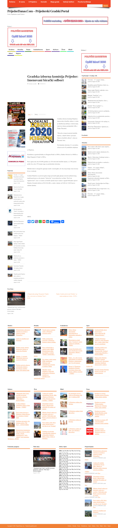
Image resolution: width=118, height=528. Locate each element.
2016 (60, 481)
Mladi (70, 49)
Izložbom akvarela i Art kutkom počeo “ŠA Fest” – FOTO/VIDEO (23, 422)
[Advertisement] (53, 99)
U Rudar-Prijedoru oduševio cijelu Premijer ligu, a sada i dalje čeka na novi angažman (102, 341)
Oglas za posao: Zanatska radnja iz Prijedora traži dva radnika (100, 431)
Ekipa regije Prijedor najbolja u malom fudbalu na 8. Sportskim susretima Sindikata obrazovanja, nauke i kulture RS (19, 246)
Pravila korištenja (84, 2)
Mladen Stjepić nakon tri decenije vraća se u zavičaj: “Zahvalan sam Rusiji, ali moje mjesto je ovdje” (49, 416)
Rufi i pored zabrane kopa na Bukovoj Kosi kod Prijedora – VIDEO (19, 233)
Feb (65, 450)
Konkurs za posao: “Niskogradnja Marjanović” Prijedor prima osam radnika (101, 404)
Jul (77, 450)
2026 (60, 450)
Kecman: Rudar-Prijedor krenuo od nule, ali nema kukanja (102, 371)
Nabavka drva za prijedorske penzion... (99, 116)
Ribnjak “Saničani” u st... (95, 95)
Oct (62, 455)
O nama (22, 2)
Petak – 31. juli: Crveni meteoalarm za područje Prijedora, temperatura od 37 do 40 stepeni (75, 360)
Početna (12, 2)
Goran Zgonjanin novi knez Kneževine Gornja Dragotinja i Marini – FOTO (75, 351)
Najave (18, 53)
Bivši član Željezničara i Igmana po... (98, 126)
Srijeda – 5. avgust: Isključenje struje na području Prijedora (22, 358)
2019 (60, 472)
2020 (60, 469)
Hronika (20, 49)
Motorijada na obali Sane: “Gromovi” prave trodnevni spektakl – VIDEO (75, 342)
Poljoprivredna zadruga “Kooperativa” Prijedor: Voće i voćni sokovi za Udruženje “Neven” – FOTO (38, 296)
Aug (79, 450)
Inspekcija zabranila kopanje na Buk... (99, 178)
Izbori (11, 53)
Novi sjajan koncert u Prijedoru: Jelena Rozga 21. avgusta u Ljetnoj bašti (23, 415)
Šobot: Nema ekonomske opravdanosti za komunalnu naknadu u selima (75, 333)
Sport (48, 49)
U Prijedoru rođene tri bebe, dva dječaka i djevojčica (75, 430)
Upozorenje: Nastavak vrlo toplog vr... (99, 121)
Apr (70, 450)
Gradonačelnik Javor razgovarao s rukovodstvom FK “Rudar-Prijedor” (101, 332)
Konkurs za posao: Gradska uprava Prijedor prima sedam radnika (102, 395)
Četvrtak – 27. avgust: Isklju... (96, 80)
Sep (60, 455)
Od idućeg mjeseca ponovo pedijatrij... (99, 111)
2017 (60, 478)
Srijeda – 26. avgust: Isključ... (96, 167)
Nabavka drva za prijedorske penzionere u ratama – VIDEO (19, 258)
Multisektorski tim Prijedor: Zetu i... (98, 100)
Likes (30, 114)
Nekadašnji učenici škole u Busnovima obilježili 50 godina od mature (48, 406)
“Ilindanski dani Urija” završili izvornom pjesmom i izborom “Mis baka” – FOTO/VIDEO (16, 309)
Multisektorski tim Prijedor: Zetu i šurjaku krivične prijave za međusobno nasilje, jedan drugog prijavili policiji (19, 199)
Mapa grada (55, 2)
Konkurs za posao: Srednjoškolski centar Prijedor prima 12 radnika (101, 413)
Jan (63, 450)
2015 (60, 484)
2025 (60, 454)
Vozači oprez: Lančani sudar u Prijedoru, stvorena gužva (48, 331)
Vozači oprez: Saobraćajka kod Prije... (99, 183)
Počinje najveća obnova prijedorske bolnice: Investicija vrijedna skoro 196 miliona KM (23, 367)
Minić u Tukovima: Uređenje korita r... (99, 157)
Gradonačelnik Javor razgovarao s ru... (99, 188)
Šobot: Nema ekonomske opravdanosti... (95, 173)
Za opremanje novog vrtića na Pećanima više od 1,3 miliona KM (75, 395)
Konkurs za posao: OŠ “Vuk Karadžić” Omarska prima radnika (101, 421)
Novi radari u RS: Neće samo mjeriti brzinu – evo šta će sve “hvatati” (49, 424)
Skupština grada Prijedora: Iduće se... (98, 85)
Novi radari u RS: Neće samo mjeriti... (99, 146)
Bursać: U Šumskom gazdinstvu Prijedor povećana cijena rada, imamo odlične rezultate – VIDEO (75, 370)
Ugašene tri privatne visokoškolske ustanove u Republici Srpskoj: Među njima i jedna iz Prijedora (49, 435)
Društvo (11, 49)
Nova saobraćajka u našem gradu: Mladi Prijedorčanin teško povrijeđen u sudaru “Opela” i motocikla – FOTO (44, 352)
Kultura (55, 49)
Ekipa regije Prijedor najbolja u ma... (98, 90)
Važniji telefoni (68, 2)
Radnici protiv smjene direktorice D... (98, 152)
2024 (60, 457)
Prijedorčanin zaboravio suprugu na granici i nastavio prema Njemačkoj (23, 332)
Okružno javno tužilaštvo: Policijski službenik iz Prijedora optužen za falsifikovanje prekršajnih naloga (44, 374)
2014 (60, 488)
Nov (65, 455)
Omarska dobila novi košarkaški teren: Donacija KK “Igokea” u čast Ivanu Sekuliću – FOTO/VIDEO (101, 351)
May (73, 450)
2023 (60, 460)
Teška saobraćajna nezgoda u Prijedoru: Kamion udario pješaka (49, 340)
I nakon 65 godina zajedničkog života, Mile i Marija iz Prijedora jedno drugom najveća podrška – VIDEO (49, 397)
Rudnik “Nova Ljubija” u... (95, 106)
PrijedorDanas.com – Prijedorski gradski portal (38, 11)
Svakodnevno (38, 49)
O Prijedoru (33, 2)
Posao (28, 49)
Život (63, 49)
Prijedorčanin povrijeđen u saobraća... (99, 162)
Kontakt (44, 2)
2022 (60, 463)
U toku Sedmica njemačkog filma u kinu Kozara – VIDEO (23, 405)
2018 (60, 475)
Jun (75, 450)
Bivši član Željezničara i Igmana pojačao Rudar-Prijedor (19, 223)
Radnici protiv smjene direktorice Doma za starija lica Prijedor (22, 349)
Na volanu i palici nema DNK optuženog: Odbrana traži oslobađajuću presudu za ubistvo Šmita (49, 363)
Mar (68, 450)
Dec (67, 455)
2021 (60, 466)
